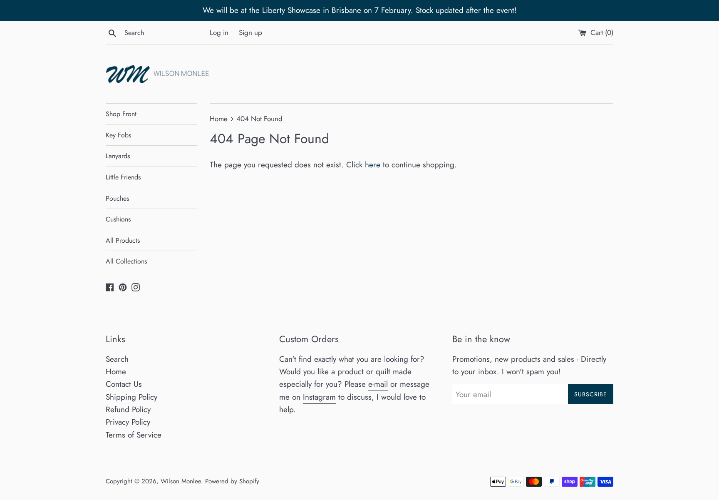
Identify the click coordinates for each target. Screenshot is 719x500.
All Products (123, 240)
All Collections (126, 261)
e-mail (378, 384)
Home (116, 371)
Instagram (319, 397)
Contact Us (124, 384)
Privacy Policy (128, 422)
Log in (219, 32)
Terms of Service (133, 434)
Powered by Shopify (232, 481)
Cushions (118, 219)
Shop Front (121, 114)
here (372, 164)
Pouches (117, 198)
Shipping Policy (131, 397)
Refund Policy (128, 409)
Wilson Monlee (181, 481)
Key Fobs (118, 135)
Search (117, 359)
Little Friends (123, 177)
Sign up (250, 32)
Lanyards (118, 156)
